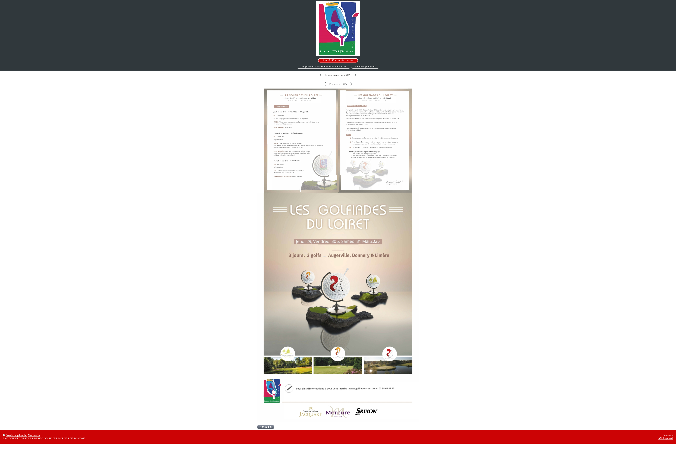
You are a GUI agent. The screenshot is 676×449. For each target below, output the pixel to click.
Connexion (668, 435)
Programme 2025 (338, 84)
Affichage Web (665, 438)
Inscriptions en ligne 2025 (338, 75)
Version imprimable (16, 435)
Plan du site (34, 435)
